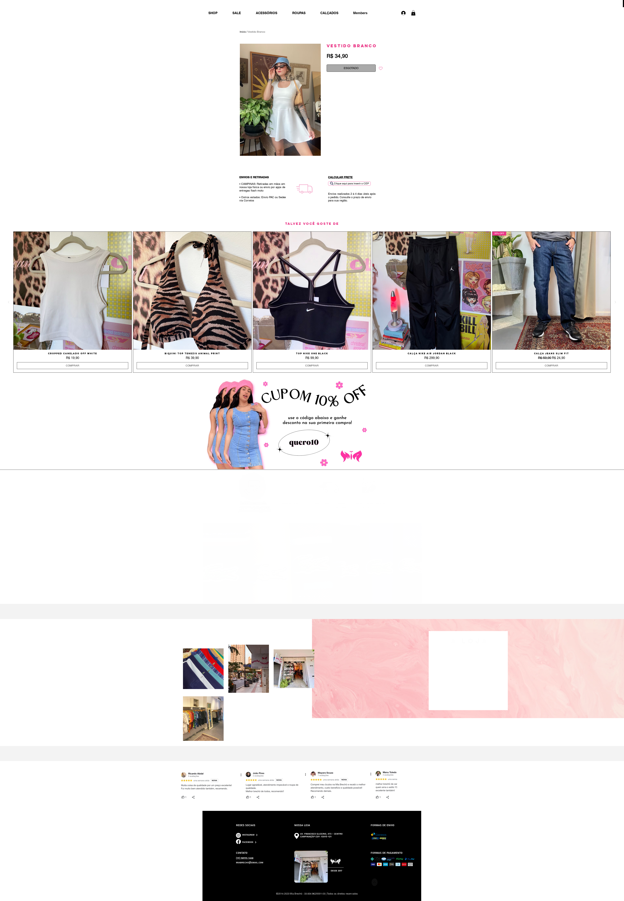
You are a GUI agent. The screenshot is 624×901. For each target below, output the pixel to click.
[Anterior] (213, 563)
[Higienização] (324, 596)
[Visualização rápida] (72, 291)
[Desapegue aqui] (309, 596)
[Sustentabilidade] (304, 596)
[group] (312, 302)
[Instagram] (238, 835)
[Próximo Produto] (615, 302)
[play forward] (417, 785)
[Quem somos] (319, 596)
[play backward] (207, 785)
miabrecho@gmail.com (249, 862)
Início (243, 31)
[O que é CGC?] (314, 596)
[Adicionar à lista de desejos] (380, 68)
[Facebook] (238, 841)
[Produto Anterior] (9, 302)
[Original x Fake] (299, 596)
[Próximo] (411, 563)
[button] (413, 12)
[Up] (374, 882)
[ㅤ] (405, 13)
